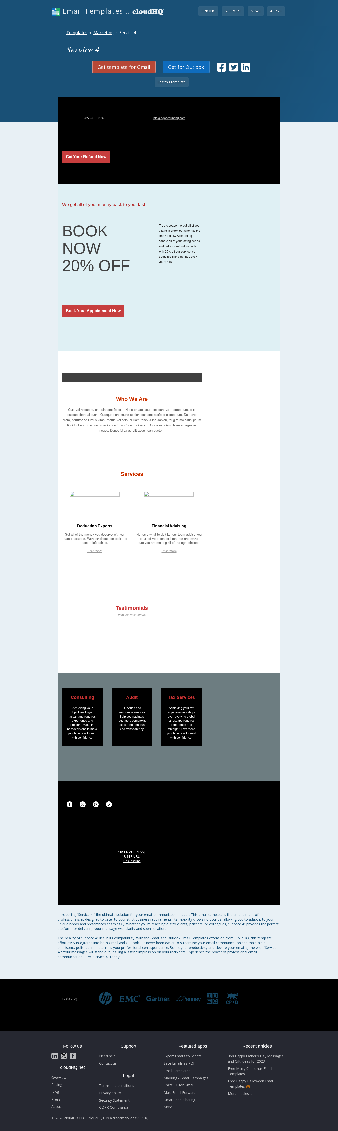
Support (233, 11)
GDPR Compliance (114, 1107)
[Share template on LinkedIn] (245, 69)
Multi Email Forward (179, 1092)
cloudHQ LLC (145, 1118)
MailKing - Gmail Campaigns (186, 1078)
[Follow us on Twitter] (64, 1056)
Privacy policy (110, 1092)
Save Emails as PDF (179, 1063)
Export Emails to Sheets (183, 1056)
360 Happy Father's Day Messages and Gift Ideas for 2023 (256, 1059)
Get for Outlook (186, 67)
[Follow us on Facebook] (73, 1056)
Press (55, 1099)
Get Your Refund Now (86, 157)
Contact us (108, 1063)
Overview (58, 1077)
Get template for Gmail (123, 67)
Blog (55, 1092)
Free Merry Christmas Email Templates (250, 1071)
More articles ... (240, 1093)
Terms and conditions (116, 1085)
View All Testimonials (132, 614)
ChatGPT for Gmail (179, 1085)
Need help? (108, 1056)
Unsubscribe (132, 861)
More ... (169, 1107)
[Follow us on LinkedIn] (54, 1056)
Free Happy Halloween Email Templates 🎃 (251, 1084)
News (256, 11)
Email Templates (177, 1070)
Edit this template (172, 82)
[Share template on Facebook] (221, 69)
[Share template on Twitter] (233, 69)
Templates (76, 32)
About (56, 1106)
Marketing (103, 32)
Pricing (208, 11)
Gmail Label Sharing (179, 1099)
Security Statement (114, 1100)
